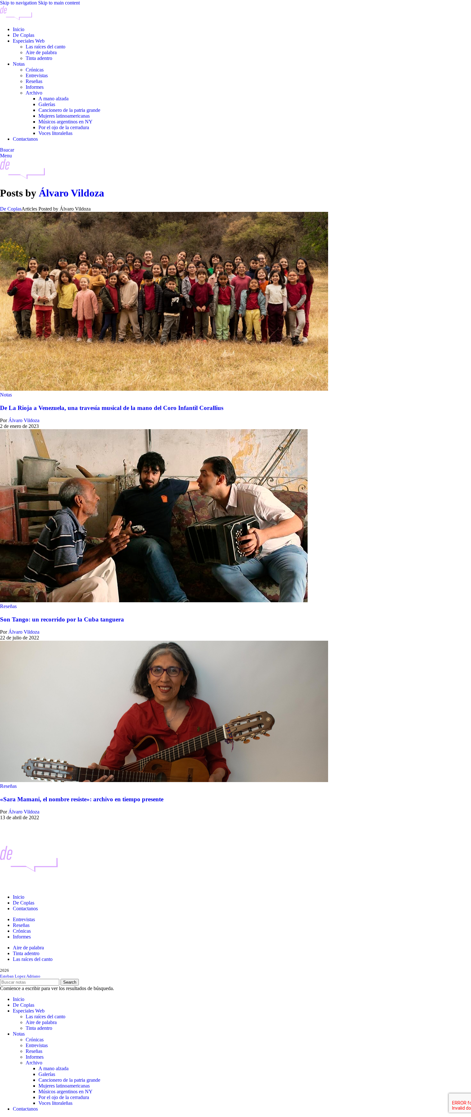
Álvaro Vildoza (71, 193)
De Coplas (10, 209)
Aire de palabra (41, 52)
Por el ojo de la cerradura (63, 127)
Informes (35, 87)
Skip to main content (59, 2)
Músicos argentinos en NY (65, 121)
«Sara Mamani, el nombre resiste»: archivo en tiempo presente (81, 799)
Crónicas (35, 69)
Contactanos (25, 908)
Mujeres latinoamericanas (64, 116)
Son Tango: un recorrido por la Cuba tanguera (62, 619)
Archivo (34, 93)
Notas (6, 394)
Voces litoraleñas (55, 133)
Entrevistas (37, 75)
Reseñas (34, 81)
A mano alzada (53, 98)
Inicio (18, 897)
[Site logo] (16, 18)
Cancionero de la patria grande (69, 110)
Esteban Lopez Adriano (20, 976)
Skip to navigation (19, 2)
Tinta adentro (39, 58)
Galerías (46, 104)
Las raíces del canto (45, 46)
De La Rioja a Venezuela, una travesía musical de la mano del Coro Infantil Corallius (111, 407)
